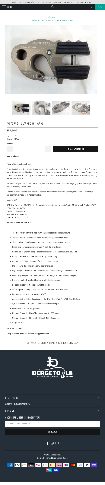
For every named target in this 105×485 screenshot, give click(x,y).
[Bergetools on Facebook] (48, 443)
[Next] (94, 63)
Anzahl (10, 143)
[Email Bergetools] (57, 443)
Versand (13, 136)
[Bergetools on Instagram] (52, 443)
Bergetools (55, 455)
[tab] (13, 157)
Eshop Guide (62, 458)
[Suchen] (92, 7)
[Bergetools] (52, 7)
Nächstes (51, 17)
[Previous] (8, 63)
